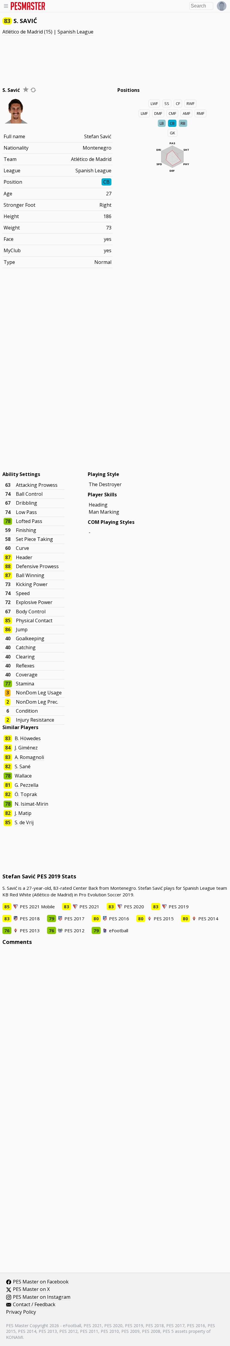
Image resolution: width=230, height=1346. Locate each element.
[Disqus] (115, 1030)
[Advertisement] (115, 57)
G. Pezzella (26, 785)
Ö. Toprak (26, 794)
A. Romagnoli (29, 757)
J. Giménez (26, 747)
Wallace (23, 775)
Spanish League (75, 31)
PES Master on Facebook (41, 1282)
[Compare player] (33, 89)
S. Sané (23, 766)
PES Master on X (31, 1289)
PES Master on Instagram (41, 1297)
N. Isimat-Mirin (31, 804)
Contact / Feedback (34, 1305)
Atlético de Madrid (22, 31)
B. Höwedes (28, 738)
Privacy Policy (21, 1312)
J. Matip (23, 813)
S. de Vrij (24, 822)
